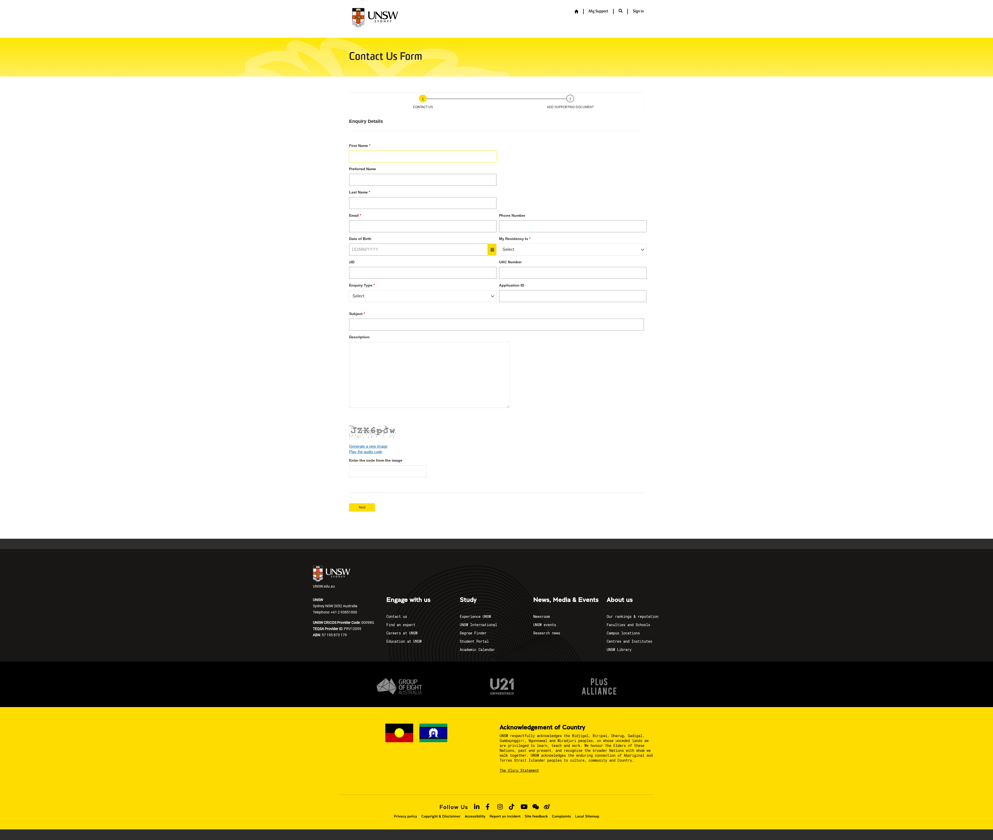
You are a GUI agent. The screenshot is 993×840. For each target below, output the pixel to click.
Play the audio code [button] (365, 451)
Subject (356, 314)
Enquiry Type (360, 285)
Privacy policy (405, 816)
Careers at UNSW (401, 633)
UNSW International (478, 624)
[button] (620, 11)
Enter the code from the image (375, 460)
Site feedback (536, 816)
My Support (598, 11)
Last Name (358, 192)
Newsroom (541, 616)
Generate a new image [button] (368, 446)
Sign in (638, 11)
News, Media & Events (566, 600)
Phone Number (512, 215)
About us (620, 600)
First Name (358, 146)
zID (352, 262)
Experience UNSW (475, 616)
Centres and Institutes (629, 641)
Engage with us (408, 600)
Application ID (511, 285)
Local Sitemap (587, 816)
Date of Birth (360, 239)
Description (359, 337)
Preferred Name (362, 169)
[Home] (576, 12)
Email (354, 215)
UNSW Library (619, 649)
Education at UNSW (404, 641)
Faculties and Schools (628, 624)
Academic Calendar (477, 649)
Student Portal (474, 641)
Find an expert (400, 624)
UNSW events (544, 624)
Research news (546, 633)
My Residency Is (513, 239)
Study (468, 600)
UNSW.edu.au (324, 586)
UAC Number (510, 262)
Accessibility (475, 816)
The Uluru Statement (519, 770)
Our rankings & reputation (632, 616)
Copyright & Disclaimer (441, 816)
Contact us (396, 616)
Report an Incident (505, 816)
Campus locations (623, 633)
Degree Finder (473, 633)
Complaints (561, 816)
